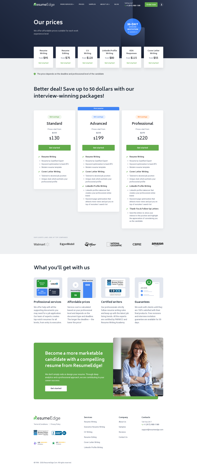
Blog (116, 4)
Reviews (122, 432)
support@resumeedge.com (152, 430)
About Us (104, 4)
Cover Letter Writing (92, 442)
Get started (43, 63)
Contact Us (123, 437)
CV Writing (88, 432)
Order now (151, 4)
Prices (81, 4)
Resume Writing (90, 422)
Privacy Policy (55, 424)
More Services (66, 4)
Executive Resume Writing (94, 427)
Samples (92, 4)
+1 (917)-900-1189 (133, 5)
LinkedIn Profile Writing (93, 447)
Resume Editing (90, 437)
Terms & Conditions (41, 424)
